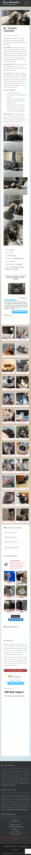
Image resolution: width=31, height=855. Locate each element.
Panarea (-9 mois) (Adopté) (9, 488)
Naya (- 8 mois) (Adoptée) (8, 422)
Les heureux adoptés (12, 547)
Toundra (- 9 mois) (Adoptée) (9, 372)
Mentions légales (24, 846)
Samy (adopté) (22, 505)
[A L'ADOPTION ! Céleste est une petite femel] (9, 607)
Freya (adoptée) (22, 405)
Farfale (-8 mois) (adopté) (22, 488)
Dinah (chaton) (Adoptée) (8, 438)
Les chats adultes (11, 537)
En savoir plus (22, 783)
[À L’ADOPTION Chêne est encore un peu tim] (9, 578)
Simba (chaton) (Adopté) (9, 356)
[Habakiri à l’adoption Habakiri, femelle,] (21, 592)
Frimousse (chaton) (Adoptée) (9, 521)
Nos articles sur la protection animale (17, 809)
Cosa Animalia (11, 2)
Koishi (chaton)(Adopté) (22, 356)
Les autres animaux (12, 542)
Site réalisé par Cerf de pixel (10, 846)
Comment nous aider (16, 670)
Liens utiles (15, 850)
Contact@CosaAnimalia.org (15, 826)
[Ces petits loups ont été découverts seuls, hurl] (21, 578)
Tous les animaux (11, 532)
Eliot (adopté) (22, 472)
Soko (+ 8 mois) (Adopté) (22, 389)
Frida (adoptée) (8, 389)
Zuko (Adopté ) (22, 455)
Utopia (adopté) (9, 339)
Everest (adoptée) (8, 455)
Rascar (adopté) (22, 422)
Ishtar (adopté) (22, 372)
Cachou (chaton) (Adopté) (8, 505)
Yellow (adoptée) (22, 339)
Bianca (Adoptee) (8, 405)
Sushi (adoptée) (9, 472)
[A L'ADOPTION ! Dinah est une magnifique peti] (21, 607)
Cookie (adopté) (22, 521)
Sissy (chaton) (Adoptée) (22, 438)
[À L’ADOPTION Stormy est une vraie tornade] (9, 592)
